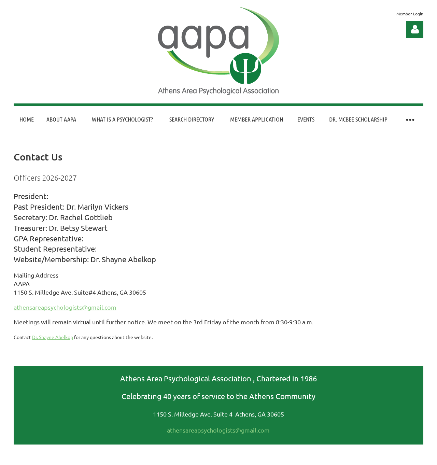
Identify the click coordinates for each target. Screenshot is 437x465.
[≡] (409, 119)
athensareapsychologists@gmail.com (65, 307)
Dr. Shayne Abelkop (52, 337)
